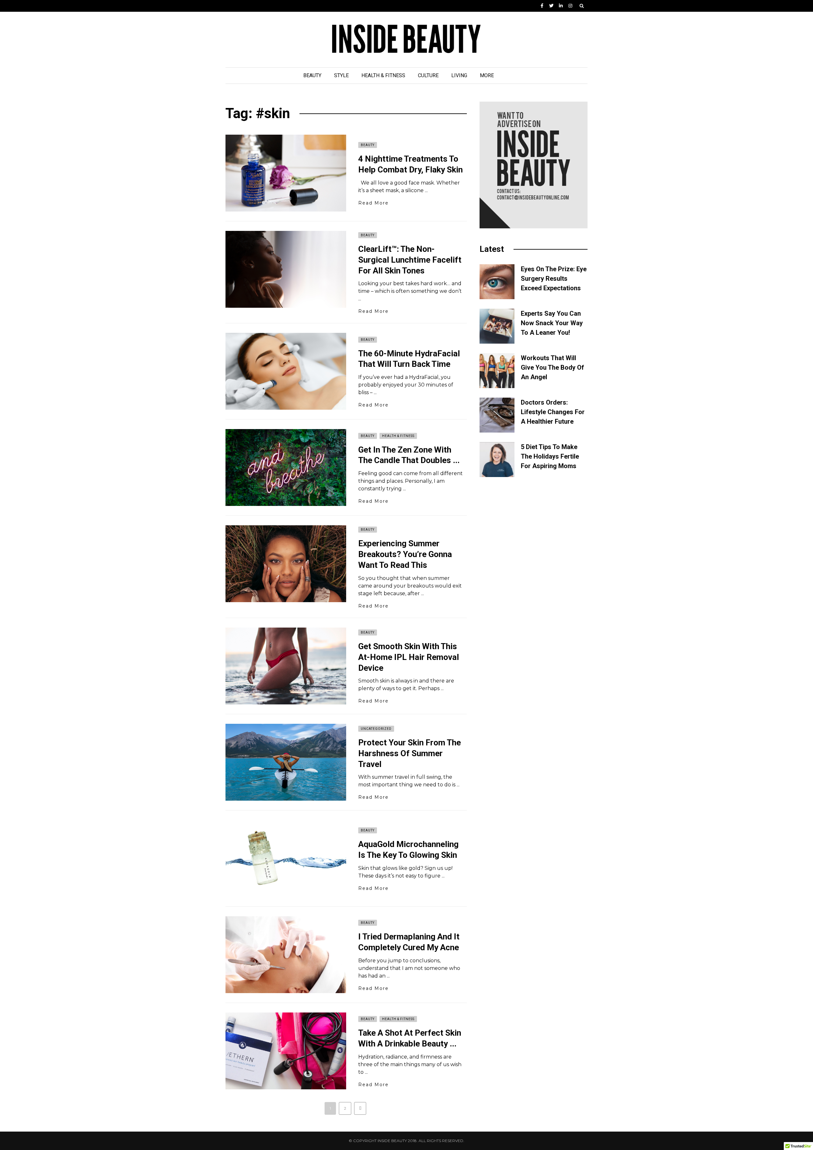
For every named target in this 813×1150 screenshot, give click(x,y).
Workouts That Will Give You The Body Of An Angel (552, 367)
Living (459, 75)
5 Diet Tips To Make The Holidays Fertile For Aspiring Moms (550, 456)
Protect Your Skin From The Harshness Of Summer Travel (409, 753)
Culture (428, 75)
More (487, 75)
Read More (373, 203)
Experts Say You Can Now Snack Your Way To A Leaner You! (552, 323)
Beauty (312, 75)
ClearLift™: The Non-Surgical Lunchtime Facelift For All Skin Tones (409, 259)
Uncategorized (376, 728)
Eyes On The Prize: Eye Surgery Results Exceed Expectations (554, 278)
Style (341, 75)
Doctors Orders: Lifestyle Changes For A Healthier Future (553, 412)
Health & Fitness (383, 75)
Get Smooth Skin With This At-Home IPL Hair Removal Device (408, 657)
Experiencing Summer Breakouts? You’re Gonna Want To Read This (405, 554)
